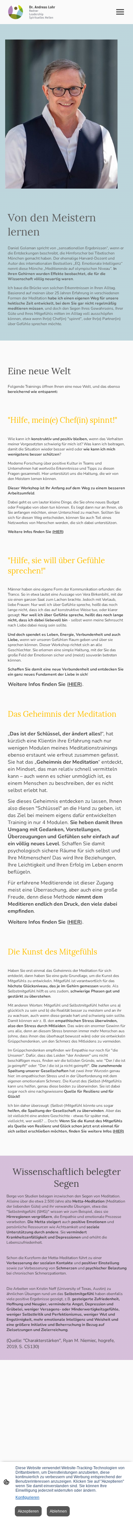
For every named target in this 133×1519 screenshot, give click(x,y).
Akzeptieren (28, 1511)
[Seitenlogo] (36, 12)
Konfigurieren (27, 1497)
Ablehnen (58, 1511)
